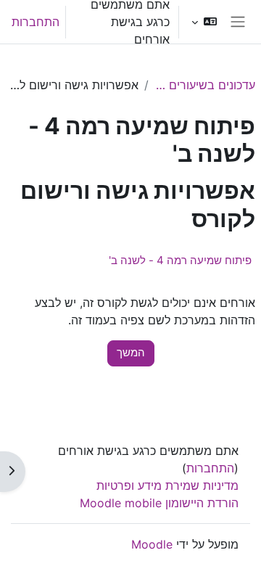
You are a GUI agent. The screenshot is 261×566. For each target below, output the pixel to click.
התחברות (35, 22)
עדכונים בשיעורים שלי (204, 85)
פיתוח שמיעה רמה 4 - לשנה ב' (180, 260)
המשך (131, 352)
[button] (204, 22)
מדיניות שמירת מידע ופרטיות (167, 485)
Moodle (152, 544)
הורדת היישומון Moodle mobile (159, 503)
